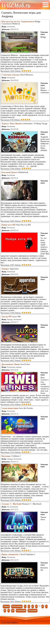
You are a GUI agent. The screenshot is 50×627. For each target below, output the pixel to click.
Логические (11, 27)
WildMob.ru (14, 623)
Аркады (9, 319)
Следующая (21, 610)
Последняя (32, 610)
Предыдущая (17, 606)
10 (13, 610)
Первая (6, 606)
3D (8, 507)
